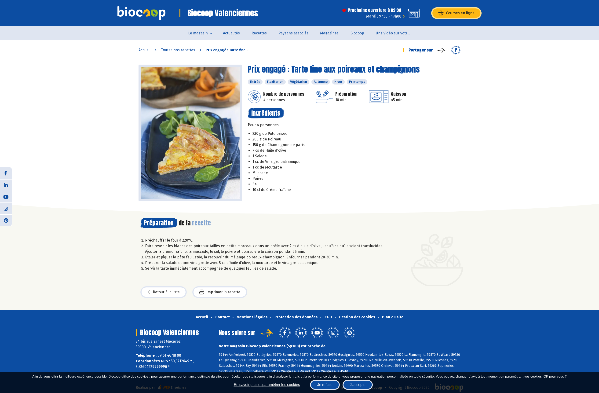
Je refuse (324, 385)
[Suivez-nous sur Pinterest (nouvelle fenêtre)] (6, 220)
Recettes (259, 33)
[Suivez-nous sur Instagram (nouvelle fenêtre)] (6, 208)
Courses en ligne (460, 13)
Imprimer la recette (223, 292)
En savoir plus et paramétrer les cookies (267, 385)
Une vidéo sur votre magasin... (396, 33)
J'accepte (357, 385)
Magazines (329, 33)
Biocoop (357, 33)
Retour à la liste (166, 292)
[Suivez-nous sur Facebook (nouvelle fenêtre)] (6, 173)
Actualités (231, 33)
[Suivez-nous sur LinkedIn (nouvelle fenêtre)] (6, 185)
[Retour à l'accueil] (141, 13)
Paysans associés (293, 33)
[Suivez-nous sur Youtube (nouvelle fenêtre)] (6, 196)
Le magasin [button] (198, 33)
